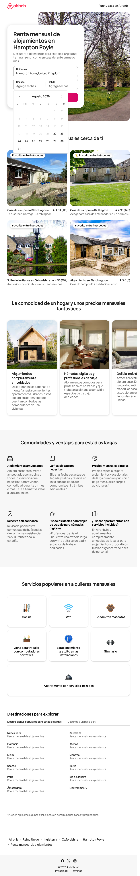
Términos (76, 871)
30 (62, 141)
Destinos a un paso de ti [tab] (81, 721)
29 (54, 141)
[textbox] (29, 86)
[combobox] (45, 73)
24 (19, 141)
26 (33, 141)
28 (47, 141)
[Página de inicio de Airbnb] (16, 6)
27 (40, 141)
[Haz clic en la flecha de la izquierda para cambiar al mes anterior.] (20, 96)
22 (54, 133)
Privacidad (61, 871)
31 (19, 148)
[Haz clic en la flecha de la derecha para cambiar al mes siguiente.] (62, 96)
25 (26, 141)
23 (62, 133)
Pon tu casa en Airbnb (113, 6)
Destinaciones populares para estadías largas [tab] (34, 721)
